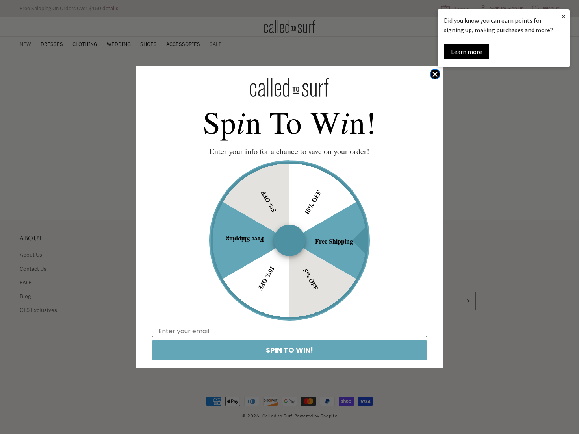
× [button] (564, 16)
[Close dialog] (435, 74)
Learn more (466, 51)
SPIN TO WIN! (289, 350)
